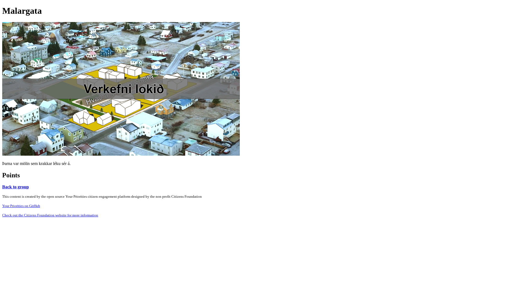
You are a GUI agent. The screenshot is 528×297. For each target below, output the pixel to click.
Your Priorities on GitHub (21, 206)
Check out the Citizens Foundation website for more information (50, 215)
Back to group (15, 187)
